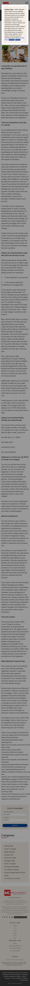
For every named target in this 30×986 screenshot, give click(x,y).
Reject (17, 39)
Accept (11, 39)
